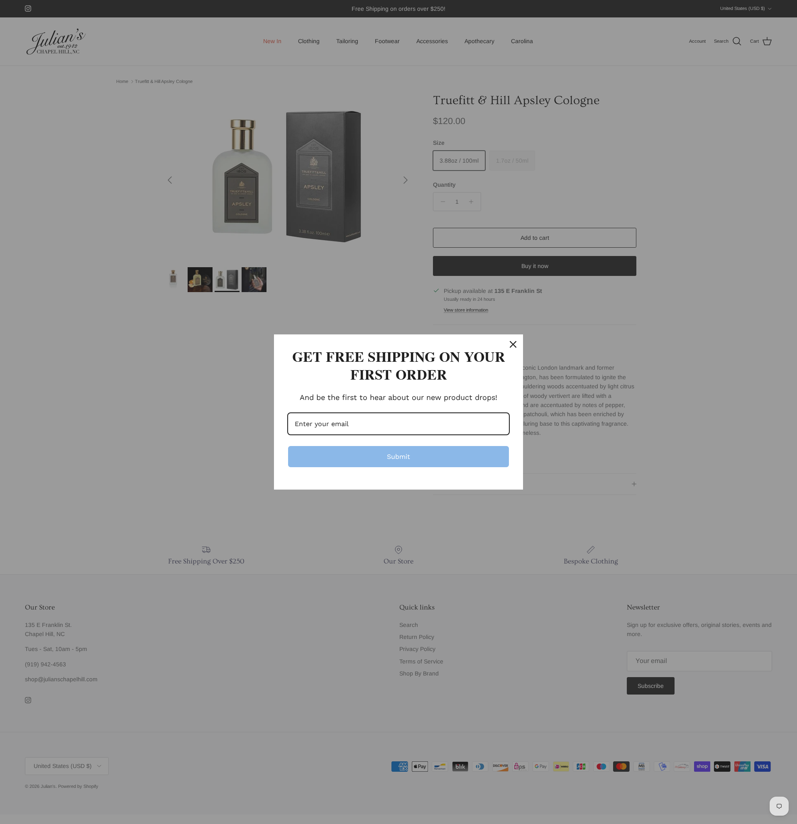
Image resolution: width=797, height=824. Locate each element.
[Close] (513, 344)
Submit (398, 457)
